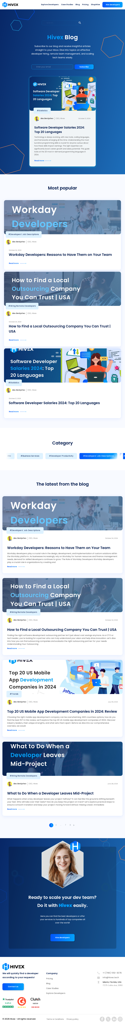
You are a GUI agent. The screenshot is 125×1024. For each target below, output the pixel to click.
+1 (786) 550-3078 (112, 973)
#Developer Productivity (61, 456)
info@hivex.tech (111, 977)
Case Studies (67, 4)
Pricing (85, 4)
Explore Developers (50, 4)
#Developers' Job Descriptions (98, 456)
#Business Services (30, 456)
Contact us (13, 986)
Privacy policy (72, 1019)
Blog (78, 4)
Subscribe (84, 67)
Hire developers (113, 4)
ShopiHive (95, 4)
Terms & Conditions (55, 1019)
